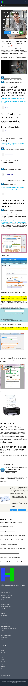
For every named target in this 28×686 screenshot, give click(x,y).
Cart (18, 1)
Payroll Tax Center (4, 637)
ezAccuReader (4, 615)
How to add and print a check (10, 184)
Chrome (14, 79)
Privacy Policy (3, 661)
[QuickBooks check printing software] (5, 503)
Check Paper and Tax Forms (6, 635)
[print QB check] (21, 32)
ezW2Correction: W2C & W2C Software (8, 628)
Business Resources (5, 639)
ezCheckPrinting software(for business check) (9, 602)
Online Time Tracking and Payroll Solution (9, 617)
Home (2, 648)
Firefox (19, 79)
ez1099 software (4, 630)
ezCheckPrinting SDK (5, 604)
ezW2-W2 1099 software (5, 626)
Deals (2, 657)
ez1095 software (4, 633)
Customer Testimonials (5, 675)
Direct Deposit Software (5, 599)
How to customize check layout (10, 169)
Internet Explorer (8, 79)
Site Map (2, 673)
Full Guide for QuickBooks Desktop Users (13, 82)
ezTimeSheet (3, 613)
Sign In (22, 1)
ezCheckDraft (3, 608)
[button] (14, 67)
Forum (2, 668)
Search (14, 1)
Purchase (3, 654)
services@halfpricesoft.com (11, 471)
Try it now (7, 32)
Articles (2, 670)
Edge (4, 79)
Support (9, 1)
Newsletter (3, 666)
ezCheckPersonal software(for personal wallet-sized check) (12, 611)
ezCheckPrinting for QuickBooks (17, 487)
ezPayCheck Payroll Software (6, 595)
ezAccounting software (5, 597)
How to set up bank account (10, 149)
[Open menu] (26, 2)
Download (3, 652)
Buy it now (22, 510)
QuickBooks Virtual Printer (6, 606)
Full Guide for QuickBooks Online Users (12, 78)
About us (2, 659)
